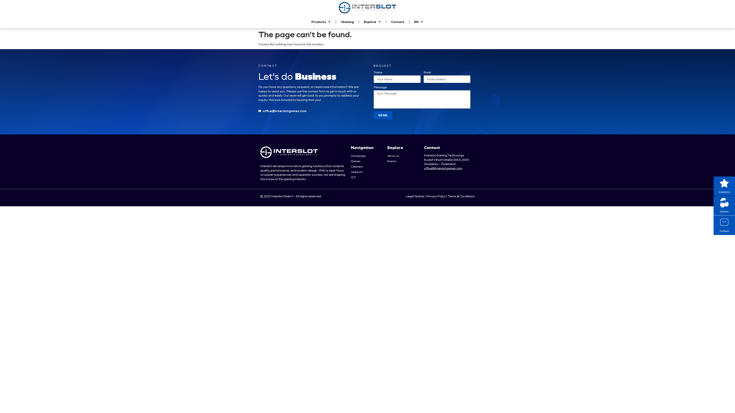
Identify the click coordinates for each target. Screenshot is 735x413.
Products (318, 22)
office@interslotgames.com (443, 168)
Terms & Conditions (461, 196)
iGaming (347, 22)
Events (391, 161)
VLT (353, 177)
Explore (370, 22)
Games (355, 161)
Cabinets (357, 166)
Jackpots (357, 172)
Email (427, 72)
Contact (397, 22)
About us (393, 156)
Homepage (358, 156)
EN (416, 22)
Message (380, 87)
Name (378, 72)
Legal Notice (415, 196)
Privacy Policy (436, 196)
